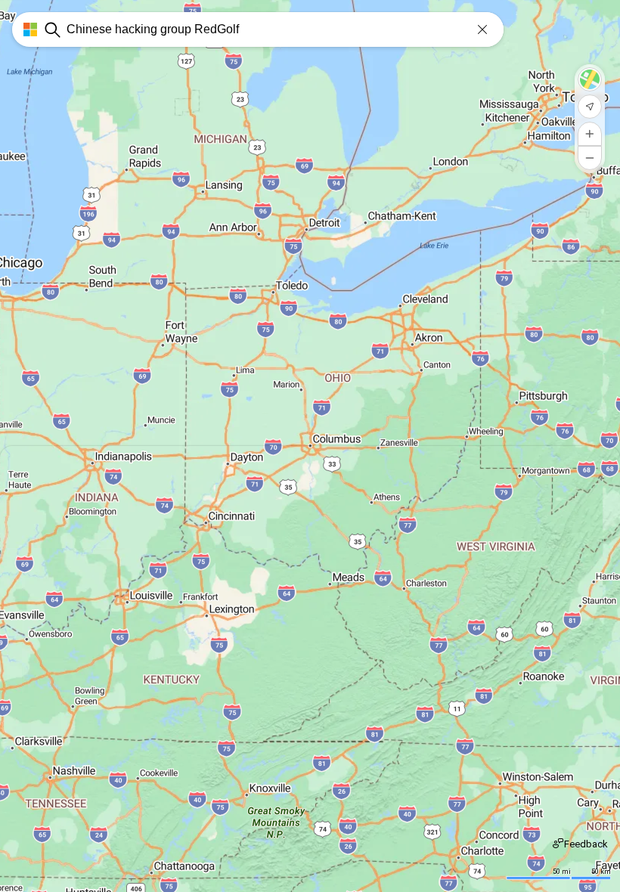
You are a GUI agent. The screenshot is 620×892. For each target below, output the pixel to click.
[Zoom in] (590, 134)
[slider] (310, 669)
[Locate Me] (590, 106)
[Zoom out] (590, 158)
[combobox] (285, 29)
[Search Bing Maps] (52, 29)
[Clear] (482, 29)
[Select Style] (590, 79)
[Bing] (24, 29)
